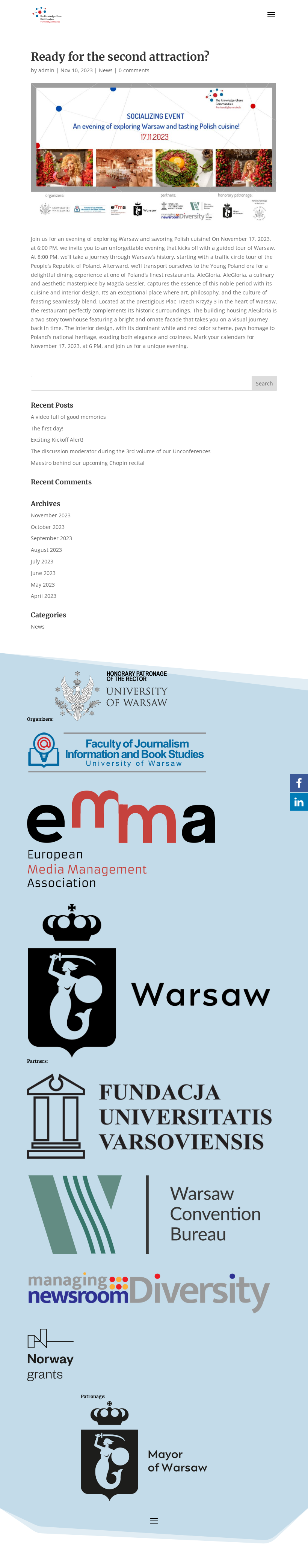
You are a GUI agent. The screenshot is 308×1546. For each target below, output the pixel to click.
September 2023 (51, 538)
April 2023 (43, 595)
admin (46, 70)
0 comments (134, 70)
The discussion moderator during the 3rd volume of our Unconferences (121, 451)
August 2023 (46, 549)
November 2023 (51, 515)
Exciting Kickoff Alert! (57, 439)
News (106, 70)
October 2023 (48, 526)
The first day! (47, 428)
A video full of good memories (68, 416)
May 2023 (43, 584)
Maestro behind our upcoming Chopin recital (88, 462)
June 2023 (43, 573)
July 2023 (42, 561)
